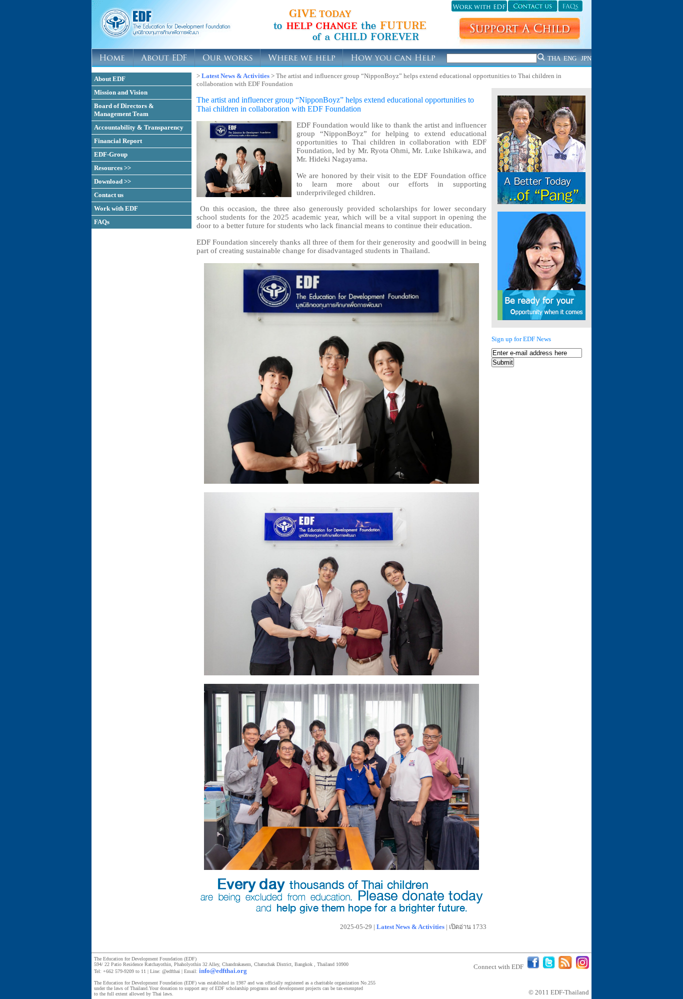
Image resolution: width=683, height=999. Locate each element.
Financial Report (118, 141)
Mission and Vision (121, 92)
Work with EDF (116, 208)
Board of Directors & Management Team (124, 110)
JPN (586, 58)
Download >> (112, 181)
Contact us (109, 195)
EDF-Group (111, 154)
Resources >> (112, 168)
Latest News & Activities (236, 76)
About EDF (110, 79)
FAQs (102, 222)
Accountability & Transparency (139, 127)
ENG (570, 58)
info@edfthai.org (223, 970)
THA (554, 58)
